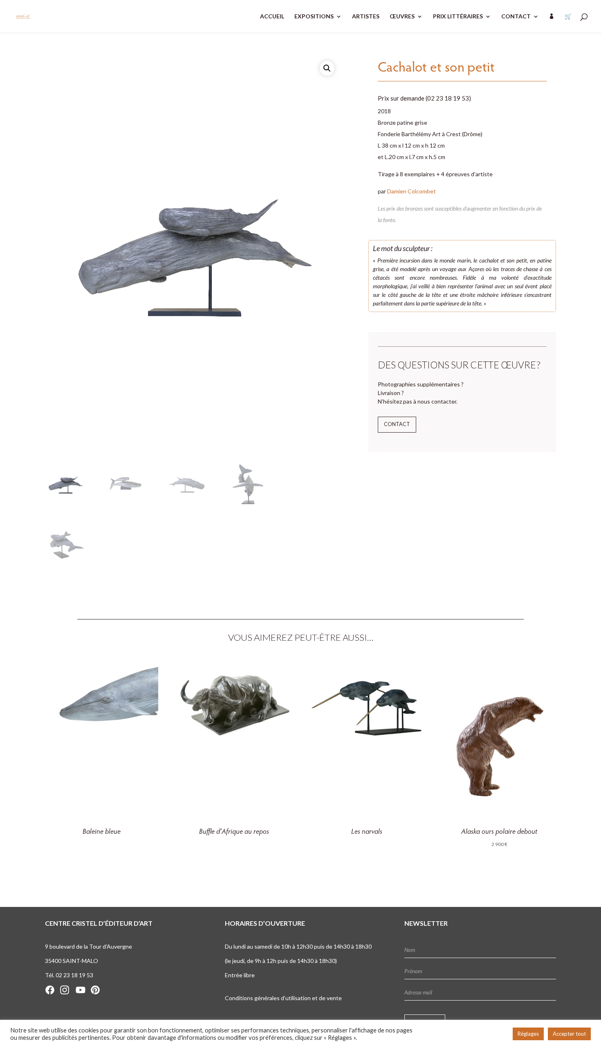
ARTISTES (365, 16)
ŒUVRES (402, 16)
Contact (397, 424)
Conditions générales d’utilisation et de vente (283, 997)
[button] (327, 68)
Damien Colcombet (411, 191)
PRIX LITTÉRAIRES (458, 16)
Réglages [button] (528, 1033)
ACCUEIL (272, 16)
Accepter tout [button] (569, 1033)
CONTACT (516, 16)
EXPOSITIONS (314, 16)
